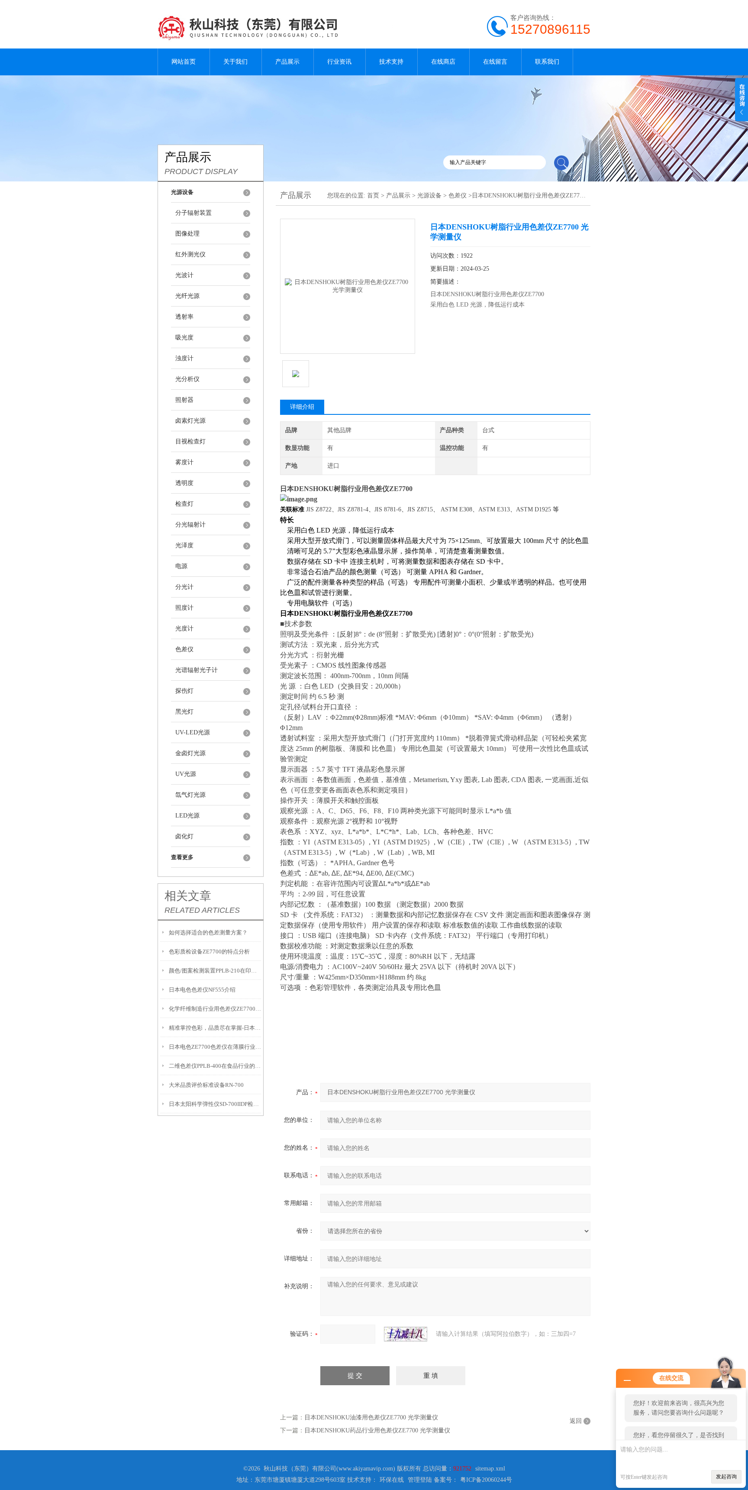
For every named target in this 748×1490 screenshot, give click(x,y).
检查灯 (184, 504)
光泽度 (184, 545)
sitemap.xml (490, 1468)
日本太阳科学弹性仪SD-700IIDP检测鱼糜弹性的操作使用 (215, 1104)
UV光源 (185, 774)
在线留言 (495, 61)
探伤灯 (184, 691)
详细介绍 (302, 407)
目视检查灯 (190, 441)
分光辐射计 (190, 524)
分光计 (184, 587)
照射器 (184, 400)
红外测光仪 (190, 254)
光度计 (184, 628)
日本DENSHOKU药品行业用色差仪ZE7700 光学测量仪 (377, 1430)
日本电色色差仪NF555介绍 (202, 989)
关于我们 (235, 61)
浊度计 (184, 358)
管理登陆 (420, 1480)
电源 (181, 566)
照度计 (184, 607)
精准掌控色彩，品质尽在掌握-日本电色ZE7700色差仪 (215, 1028)
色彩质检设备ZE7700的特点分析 (209, 951)
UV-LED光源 (192, 732)
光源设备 (429, 195)
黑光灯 (184, 711)
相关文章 (187, 895)
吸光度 (184, 337)
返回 (576, 1421)
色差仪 (184, 649)
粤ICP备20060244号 (486, 1480)
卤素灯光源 (190, 420)
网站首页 (183, 61)
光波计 (184, 275)
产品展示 (287, 61)
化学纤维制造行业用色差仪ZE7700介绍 (215, 1008)
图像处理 (187, 233)
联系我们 (547, 61)
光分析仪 (187, 379)
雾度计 (184, 462)
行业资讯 (339, 61)
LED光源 (187, 815)
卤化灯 (184, 836)
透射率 (184, 317)
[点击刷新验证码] (405, 1334)
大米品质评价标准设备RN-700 (206, 1085)
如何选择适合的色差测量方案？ (208, 932)
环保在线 (392, 1480)
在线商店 (443, 61)
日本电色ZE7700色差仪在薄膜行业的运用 (215, 1047)
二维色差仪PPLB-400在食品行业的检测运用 (215, 1066)
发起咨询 (726, 1477)
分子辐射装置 (193, 213)
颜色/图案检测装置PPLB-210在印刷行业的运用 (215, 970)
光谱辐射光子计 (196, 670)
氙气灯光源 (190, 795)
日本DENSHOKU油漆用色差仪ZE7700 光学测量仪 (371, 1417)
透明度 (184, 483)
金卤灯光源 (190, 753)
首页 (373, 195)
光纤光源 (187, 296)
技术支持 (391, 61)
